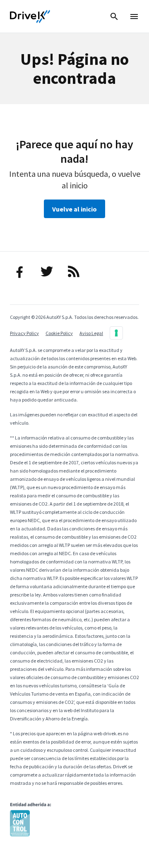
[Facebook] (21, 271)
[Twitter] (48, 271)
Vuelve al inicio (74, 209)
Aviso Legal (91, 333)
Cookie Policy (59, 333)
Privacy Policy (24, 333)
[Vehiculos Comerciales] (30, 16)
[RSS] (75, 271)
